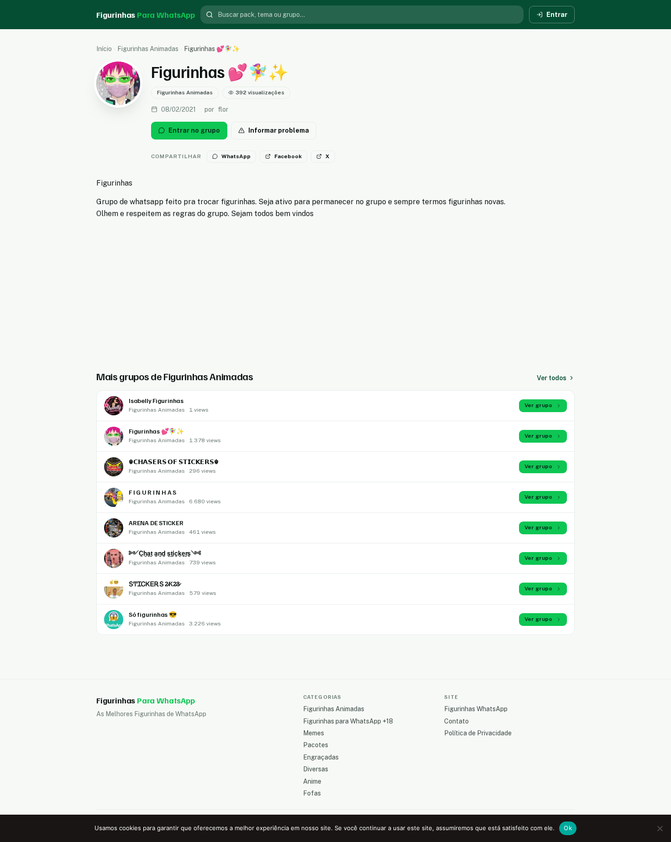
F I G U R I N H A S (152, 492)
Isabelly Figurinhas (156, 400)
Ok (568, 828)
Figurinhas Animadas (147, 48)
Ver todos (551, 378)
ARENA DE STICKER (156, 523)
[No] (659, 828)
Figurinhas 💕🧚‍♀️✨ (156, 431)
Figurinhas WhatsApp (476, 709)
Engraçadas (321, 757)
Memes (313, 733)
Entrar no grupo (194, 130)
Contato (456, 721)
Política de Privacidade (478, 733)
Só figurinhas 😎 (153, 614)
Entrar (556, 14)
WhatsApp (236, 156)
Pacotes (315, 745)
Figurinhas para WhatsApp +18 (348, 721)
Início (104, 48)
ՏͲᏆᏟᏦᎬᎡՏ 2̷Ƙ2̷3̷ (154, 584)
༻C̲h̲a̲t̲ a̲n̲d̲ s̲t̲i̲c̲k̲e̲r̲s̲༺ (165, 553)
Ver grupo (538, 405)
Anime (312, 781)
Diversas (315, 769)
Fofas (312, 793)
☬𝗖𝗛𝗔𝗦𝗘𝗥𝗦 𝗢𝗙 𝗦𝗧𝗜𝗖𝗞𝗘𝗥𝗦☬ (174, 461)
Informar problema (278, 130)
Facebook (288, 156)
